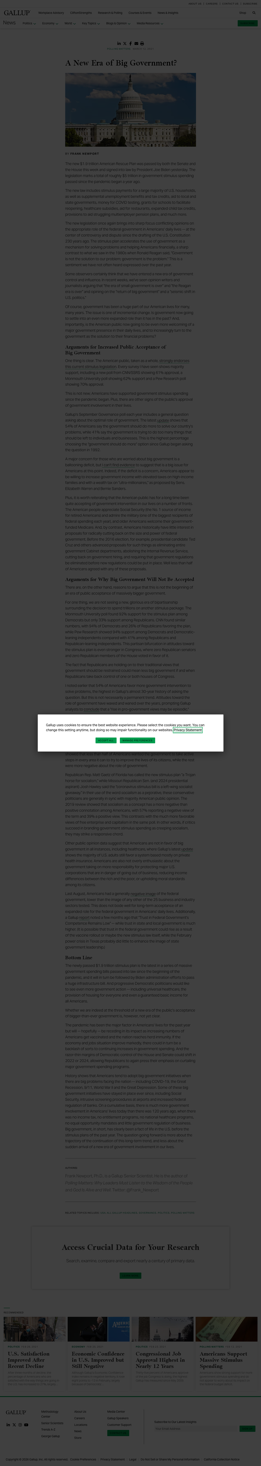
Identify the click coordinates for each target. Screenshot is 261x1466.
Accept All (106, 740)
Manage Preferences (138, 740)
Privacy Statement (188, 730)
